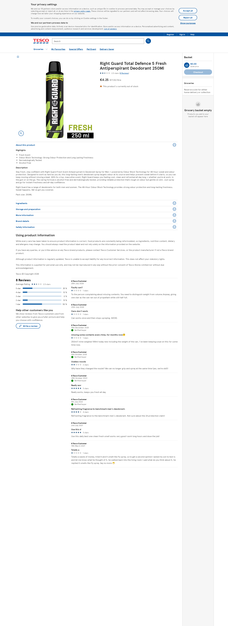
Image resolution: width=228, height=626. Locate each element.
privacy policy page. (82, 11)
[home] (18, 56)
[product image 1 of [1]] (55, 100)
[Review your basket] (186, 65)
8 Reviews (124, 73)
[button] (170, 34)
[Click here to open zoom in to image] (21, 133)
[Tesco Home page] (41, 41)
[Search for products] (148, 41)
